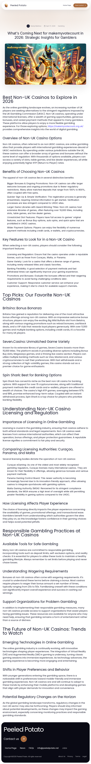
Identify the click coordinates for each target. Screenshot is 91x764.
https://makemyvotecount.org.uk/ (65, 126)
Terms (77, 756)
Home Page (10, 748)
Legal (84, 756)
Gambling (61, 26)
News (22, 748)
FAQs (31, 748)
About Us (61, 756)
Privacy (70, 756)
